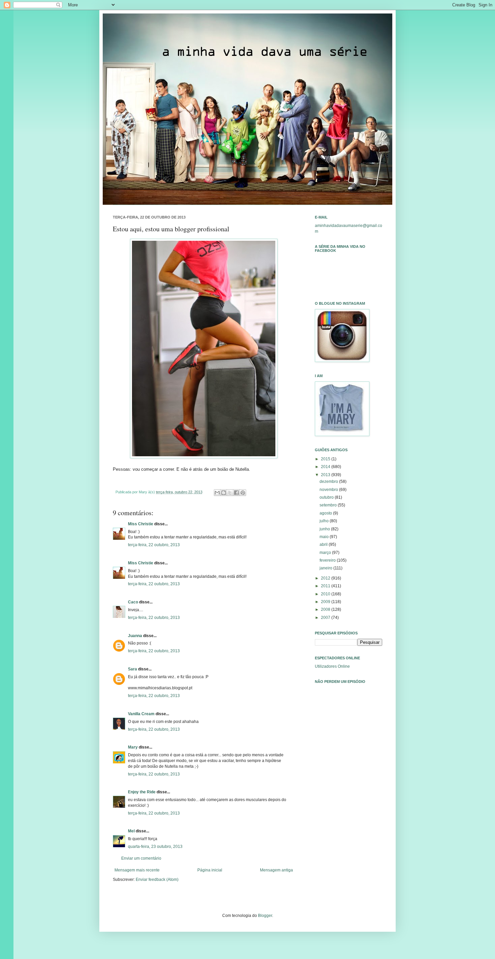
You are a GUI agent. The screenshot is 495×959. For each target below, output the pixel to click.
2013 (326, 474)
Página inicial (209, 870)
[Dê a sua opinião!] (223, 492)
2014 (326, 466)
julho (325, 521)
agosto (326, 513)
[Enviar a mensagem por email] (217, 492)
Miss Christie (140, 524)
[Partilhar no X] (230, 492)
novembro (329, 489)
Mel (131, 831)
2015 (326, 459)
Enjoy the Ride (142, 792)
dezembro (329, 481)
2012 (326, 578)
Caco (133, 602)
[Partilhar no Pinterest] (242, 492)
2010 (326, 594)
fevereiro (328, 560)
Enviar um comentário (141, 858)
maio (325, 536)
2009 (326, 601)
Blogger (265, 915)
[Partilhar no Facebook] (236, 492)
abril (324, 544)
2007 (326, 617)
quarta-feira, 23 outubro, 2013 (155, 846)
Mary (133, 747)
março (326, 552)
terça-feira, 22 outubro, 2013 (154, 544)
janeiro (326, 568)
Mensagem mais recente (137, 870)
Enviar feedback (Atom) (157, 879)
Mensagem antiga (276, 870)
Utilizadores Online (332, 666)
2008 (326, 609)
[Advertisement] (348, 783)
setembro (329, 505)
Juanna (135, 635)
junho (325, 529)
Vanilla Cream (141, 714)
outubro (327, 497)
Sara (132, 669)
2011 (326, 586)
